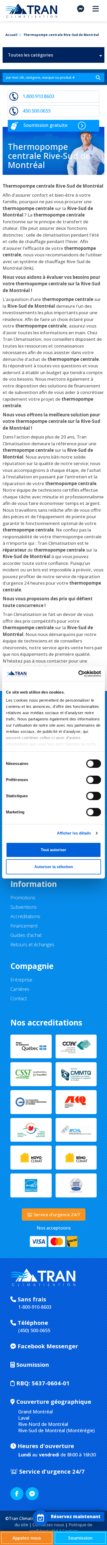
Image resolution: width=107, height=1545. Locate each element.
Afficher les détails (74, 833)
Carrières (19, 989)
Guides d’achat (26, 935)
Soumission (32, 1364)
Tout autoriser (53, 850)
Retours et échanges (32, 944)
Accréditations (25, 916)
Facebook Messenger (47, 1346)
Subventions (23, 907)
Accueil (11, 35)
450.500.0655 (37, 111)
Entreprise (21, 980)
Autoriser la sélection (53, 866)
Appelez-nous (26, 1538)
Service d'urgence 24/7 (51, 1471)
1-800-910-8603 (34, 1307)
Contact (18, 998)
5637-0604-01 (43, 1383)
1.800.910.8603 (38, 96)
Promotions (22, 897)
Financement (24, 926)
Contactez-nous (48, 1525)
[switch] (88, 778)
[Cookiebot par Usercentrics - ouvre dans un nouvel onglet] (78, 673)
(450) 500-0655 (34, 1330)
